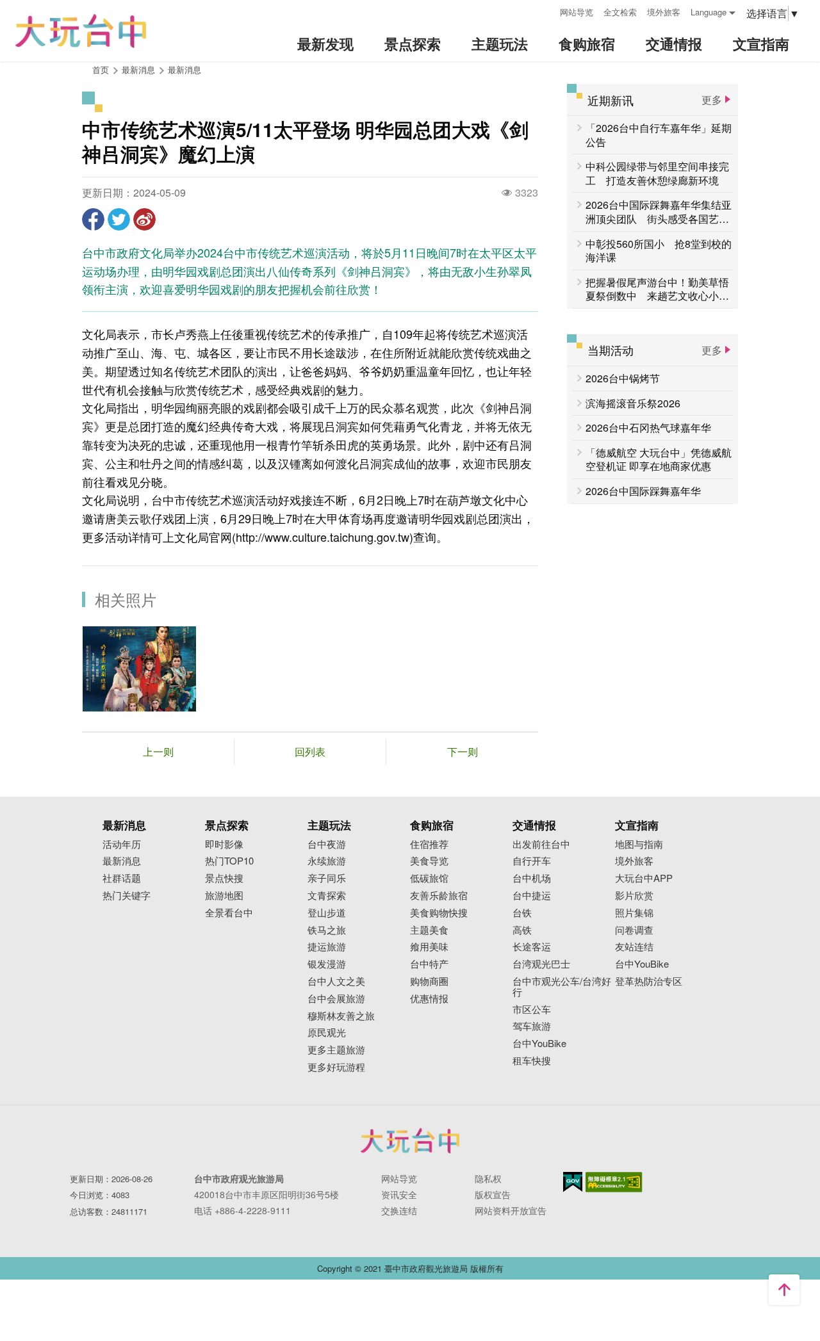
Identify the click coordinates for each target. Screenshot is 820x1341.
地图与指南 (639, 844)
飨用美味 (429, 946)
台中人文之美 (336, 981)
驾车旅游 (531, 1026)
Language (708, 12)
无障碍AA (614, 1182)
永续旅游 (327, 861)
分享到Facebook (93, 219)
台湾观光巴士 (541, 964)
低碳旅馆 (429, 878)
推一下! (119, 219)
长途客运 (531, 946)
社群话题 (121, 878)
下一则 (462, 751)
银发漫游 (327, 964)
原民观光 (327, 1032)
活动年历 (121, 844)
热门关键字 (126, 895)
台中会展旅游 (336, 998)
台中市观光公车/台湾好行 (561, 987)
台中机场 (531, 878)
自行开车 (531, 861)
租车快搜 (531, 1060)
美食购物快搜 (439, 912)
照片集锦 (634, 912)
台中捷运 (531, 895)
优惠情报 (429, 998)
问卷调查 (634, 930)
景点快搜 (224, 878)
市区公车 (531, 1009)
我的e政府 (572, 1182)
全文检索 (620, 12)
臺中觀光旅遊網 (80, 31)
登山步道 (327, 912)
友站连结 (634, 946)
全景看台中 (229, 912)
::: (546, 10)
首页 (100, 69)
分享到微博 (144, 219)
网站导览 (576, 12)
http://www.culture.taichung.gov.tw (322, 536)
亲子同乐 (327, 878)
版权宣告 (493, 1194)
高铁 (522, 930)
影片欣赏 (634, 895)
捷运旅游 (327, 946)
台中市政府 (410, 1140)
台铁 (522, 912)
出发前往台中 (541, 844)
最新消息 (184, 69)
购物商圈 (429, 981)
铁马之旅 (327, 930)
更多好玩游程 (336, 1067)
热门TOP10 (229, 861)
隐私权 (488, 1178)
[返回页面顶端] (784, 1289)
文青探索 (327, 895)
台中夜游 (327, 844)
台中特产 (429, 964)
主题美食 (429, 930)
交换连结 (399, 1210)
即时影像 (224, 844)
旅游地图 (224, 895)
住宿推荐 (429, 844)
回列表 (310, 751)
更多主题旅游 (336, 1049)
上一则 (158, 751)
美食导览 (429, 861)
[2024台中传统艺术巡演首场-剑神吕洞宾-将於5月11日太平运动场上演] (139, 668)
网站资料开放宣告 (510, 1210)
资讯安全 (399, 1194)
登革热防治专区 (648, 981)
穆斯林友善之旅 (341, 1016)
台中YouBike (539, 1043)
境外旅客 (663, 12)
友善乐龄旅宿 (439, 895)
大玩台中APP (644, 878)
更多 (711, 99)
